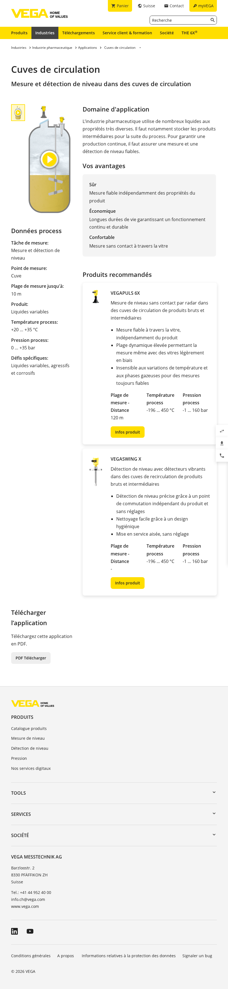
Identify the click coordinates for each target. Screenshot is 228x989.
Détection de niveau (29, 748)
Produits (19, 32)
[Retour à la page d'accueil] (32, 703)
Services (21, 814)
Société (167, 32)
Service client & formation (127, 32)
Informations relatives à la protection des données (129, 955)
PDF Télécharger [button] (31, 658)
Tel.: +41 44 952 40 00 (31, 892)
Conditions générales (31, 955)
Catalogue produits (29, 728)
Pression (19, 758)
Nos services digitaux (31, 768)
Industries (44, 32)
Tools (18, 793)
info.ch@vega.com (28, 899)
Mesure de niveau (28, 738)
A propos (66, 955)
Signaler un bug (197, 955)
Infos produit (127, 432)
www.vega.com (25, 906)
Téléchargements (78, 32)
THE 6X (189, 32)
